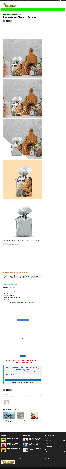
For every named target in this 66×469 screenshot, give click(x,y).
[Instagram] (57, 0)
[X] (59, 0)
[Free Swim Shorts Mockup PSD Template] (23, 415)
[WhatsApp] (11, 21)
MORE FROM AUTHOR (15, 409)
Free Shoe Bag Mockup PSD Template (36, 420)
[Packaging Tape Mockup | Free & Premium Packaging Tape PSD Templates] (9, 415)
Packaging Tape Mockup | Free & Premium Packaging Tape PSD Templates (8, 421)
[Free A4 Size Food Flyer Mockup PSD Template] (3, 440)
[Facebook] (56, 0)
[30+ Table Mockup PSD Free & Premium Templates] (25, 450)
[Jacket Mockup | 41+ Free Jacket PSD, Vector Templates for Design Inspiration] (25, 440)
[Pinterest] (9, 21)
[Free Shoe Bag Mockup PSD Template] (36, 415)
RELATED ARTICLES (7, 409)
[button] (62, 9)
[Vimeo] (60, 0)
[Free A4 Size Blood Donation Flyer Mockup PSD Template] (3, 445)
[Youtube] (62, 0)
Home (4, 12)
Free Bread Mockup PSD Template (10, 284)
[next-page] (5, 424)
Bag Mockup (12, 12)
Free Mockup (8, 12)
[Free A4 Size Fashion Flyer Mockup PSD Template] (3, 450)
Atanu (11, 400)
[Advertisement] (39, 5)
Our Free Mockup (13, 14)
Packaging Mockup (19, 14)
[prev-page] (4, 424)
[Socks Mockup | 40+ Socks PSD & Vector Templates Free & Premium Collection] (25, 445)
